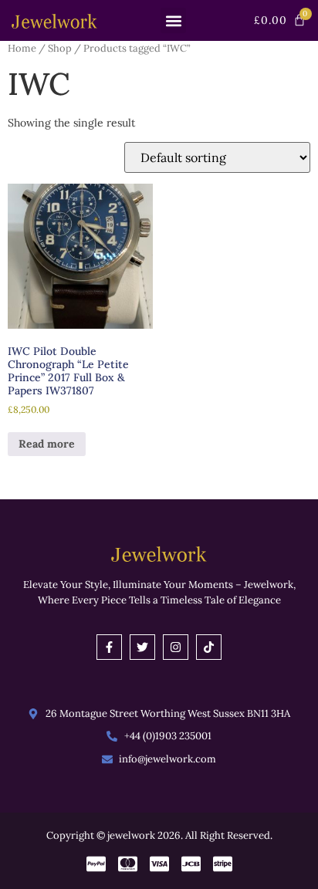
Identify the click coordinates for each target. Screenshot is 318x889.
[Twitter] (142, 647)
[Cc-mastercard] (127, 864)
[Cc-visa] (159, 864)
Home (22, 48)
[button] (173, 20)
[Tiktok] (209, 647)
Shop (60, 48)
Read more (47, 444)
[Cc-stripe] (222, 864)
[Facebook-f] (109, 647)
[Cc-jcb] (191, 864)
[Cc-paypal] (96, 864)
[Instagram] (175, 647)
